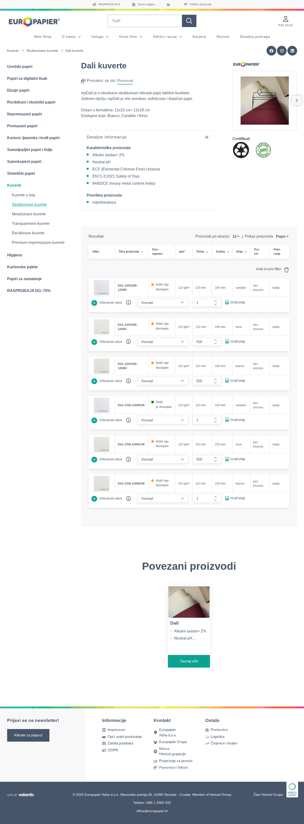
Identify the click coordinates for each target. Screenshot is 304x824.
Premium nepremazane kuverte (38, 242)
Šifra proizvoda (129, 251)
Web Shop (43, 36)
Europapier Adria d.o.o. (168, 732)
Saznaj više (189, 661)
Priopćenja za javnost (175, 761)
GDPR (113, 750)
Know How (128, 36)
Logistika (217, 737)
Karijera (199, 36)
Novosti (223, 36)
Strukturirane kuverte (42, 50)
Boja (240, 251)
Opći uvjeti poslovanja (125, 737)
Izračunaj (237, 302)
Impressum (116, 730)
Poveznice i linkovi (173, 767)
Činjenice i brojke (224, 743)
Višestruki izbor (110, 302)
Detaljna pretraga (255, 36)
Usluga (97, 36)
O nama (69, 36)
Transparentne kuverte (31, 223)
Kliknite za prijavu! (28, 735)
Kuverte (13, 50)
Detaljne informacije (107, 137)
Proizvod (125, 81)
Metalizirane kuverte (29, 214)
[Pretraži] (189, 21)
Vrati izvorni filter (269, 269)
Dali (174, 623)
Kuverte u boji (23, 195)
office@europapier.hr (152, 811)
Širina (200, 251)
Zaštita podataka (120, 743)
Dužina (220, 251)
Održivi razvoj (165, 36)
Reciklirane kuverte (28, 233)
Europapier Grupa (173, 742)
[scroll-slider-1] (297, 100)
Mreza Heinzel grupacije (172, 751)
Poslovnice (219, 730)
